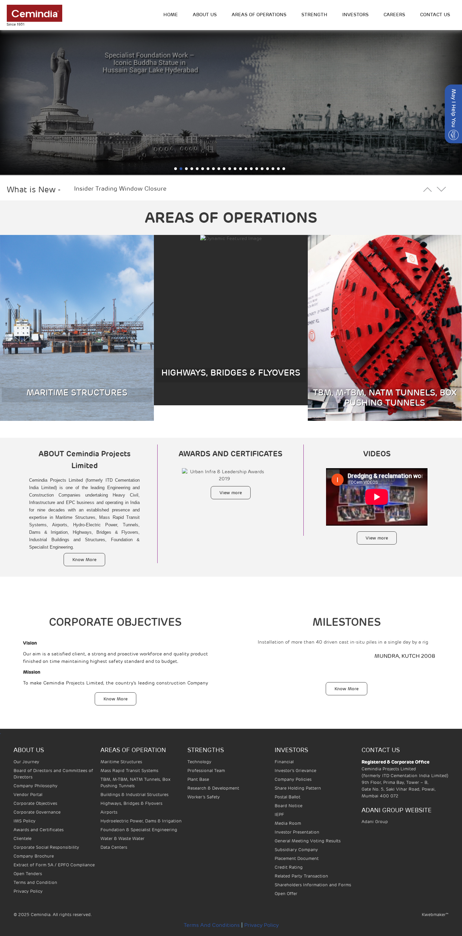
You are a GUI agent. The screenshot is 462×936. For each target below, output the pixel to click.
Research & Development (213, 788)
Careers (394, 14)
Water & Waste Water (122, 838)
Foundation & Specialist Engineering (138, 830)
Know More (84, 559)
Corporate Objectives (35, 803)
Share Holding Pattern (298, 788)
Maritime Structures (121, 762)
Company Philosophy (35, 786)
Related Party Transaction (301, 876)
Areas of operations (259, 14)
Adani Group (375, 821)
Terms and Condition (35, 882)
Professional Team (206, 770)
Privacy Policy (28, 891)
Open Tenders (28, 874)
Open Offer (286, 893)
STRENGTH (314, 14)
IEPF (279, 814)
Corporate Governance (37, 812)
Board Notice (288, 806)
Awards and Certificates (39, 830)
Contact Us (435, 14)
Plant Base (198, 779)
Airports (108, 812)
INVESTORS (355, 14)
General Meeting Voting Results (308, 841)
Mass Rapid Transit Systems (129, 770)
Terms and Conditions (212, 925)
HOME (170, 14)
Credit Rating (289, 867)
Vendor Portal (28, 794)
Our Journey (26, 762)
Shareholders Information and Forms (313, 885)
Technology (199, 762)
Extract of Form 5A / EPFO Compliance (54, 865)
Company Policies (293, 779)
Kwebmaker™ (435, 914)
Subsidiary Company (296, 850)
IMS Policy (25, 821)
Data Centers (113, 847)
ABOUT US (205, 14)
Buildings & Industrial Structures (134, 794)
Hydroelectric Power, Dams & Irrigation (141, 821)
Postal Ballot (287, 797)
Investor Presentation (297, 832)
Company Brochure (34, 856)
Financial (284, 762)
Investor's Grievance (295, 770)
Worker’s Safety (203, 797)
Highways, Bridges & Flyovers (131, 803)
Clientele (22, 838)
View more (231, 493)
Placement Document (297, 858)
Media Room (288, 823)
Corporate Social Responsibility (46, 847)
